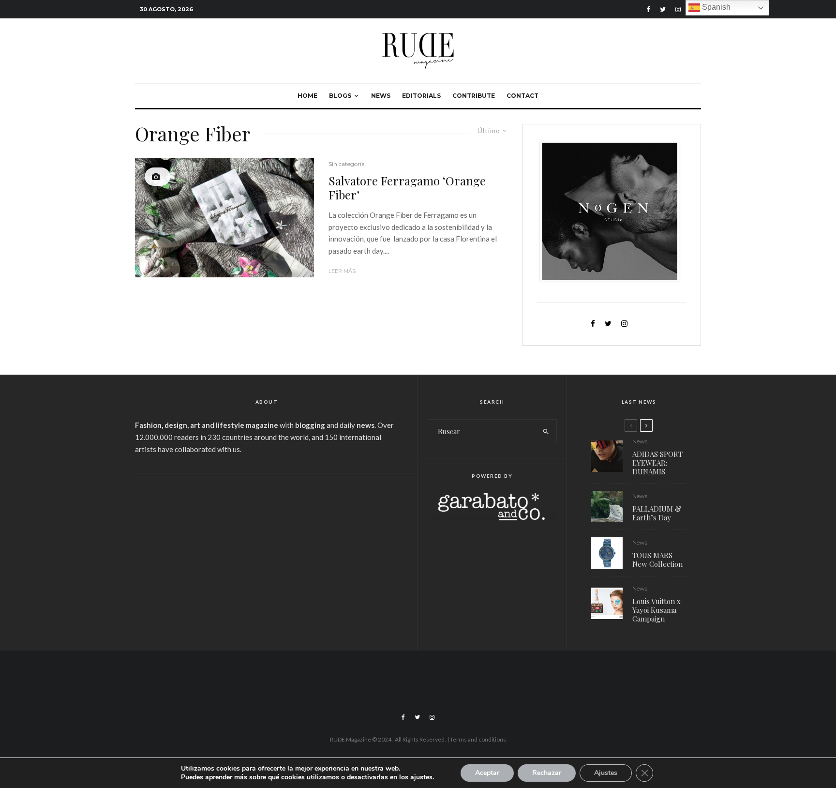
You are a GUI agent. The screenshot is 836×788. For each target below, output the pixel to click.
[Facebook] (648, 9)
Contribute (473, 95)
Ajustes (605, 772)
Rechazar (546, 772)
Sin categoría (346, 163)
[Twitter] (663, 9)
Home (307, 95)
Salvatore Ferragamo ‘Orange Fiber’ (407, 188)
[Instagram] (678, 9)
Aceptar (487, 772)
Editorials (421, 95)
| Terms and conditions (476, 739)
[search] (546, 431)
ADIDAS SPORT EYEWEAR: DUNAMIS (657, 463)
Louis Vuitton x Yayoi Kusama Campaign (656, 610)
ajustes (421, 777)
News (380, 95)
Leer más (342, 271)
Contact (522, 95)
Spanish (715, 7)
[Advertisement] (266, 555)
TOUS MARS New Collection (657, 559)
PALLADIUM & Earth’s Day (657, 513)
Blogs (340, 95)
